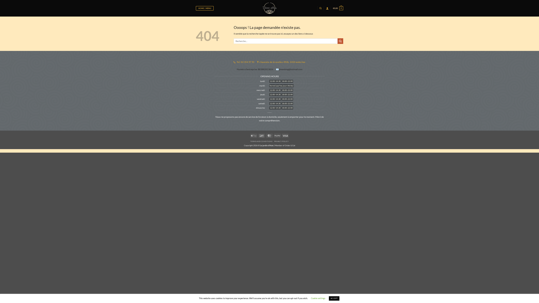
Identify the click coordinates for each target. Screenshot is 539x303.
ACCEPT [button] (334, 298)
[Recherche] (320, 8)
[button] (338, 8)
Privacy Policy (281, 141)
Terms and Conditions (261, 141)
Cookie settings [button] (318, 298)
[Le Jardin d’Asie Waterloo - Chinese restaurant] (269, 8)
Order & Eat (290, 145)
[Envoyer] (340, 41)
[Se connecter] (327, 8)
